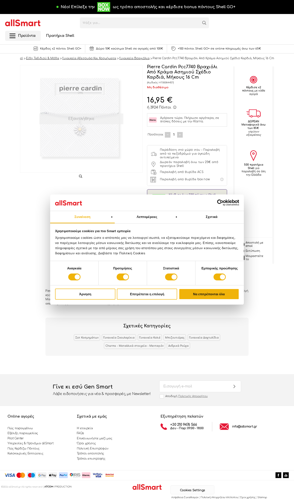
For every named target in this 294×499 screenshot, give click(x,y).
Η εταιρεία (85, 428)
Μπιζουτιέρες (174, 337)
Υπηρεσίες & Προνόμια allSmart (30, 443)
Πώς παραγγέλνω (20, 428)
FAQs (80, 433)
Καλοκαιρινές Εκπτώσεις (25, 453)
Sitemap (262, 497)
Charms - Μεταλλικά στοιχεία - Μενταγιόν (134, 345)
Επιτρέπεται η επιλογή (147, 294)
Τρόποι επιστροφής (91, 458)
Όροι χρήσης (86, 443)
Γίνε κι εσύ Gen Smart (102, 390)
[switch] (123, 277)
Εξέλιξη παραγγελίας (23, 433)
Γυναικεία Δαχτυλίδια (204, 337)
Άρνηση (85, 294)
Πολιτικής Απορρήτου (193, 396)
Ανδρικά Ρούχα (178, 345)
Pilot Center (16, 438)
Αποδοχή (186, 396)
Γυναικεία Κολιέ (149, 337)
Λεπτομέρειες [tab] (147, 217)
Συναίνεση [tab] (82, 217)
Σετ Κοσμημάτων (87, 337)
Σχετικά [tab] (211, 217)
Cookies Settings (192, 490)
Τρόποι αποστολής (90, 453)
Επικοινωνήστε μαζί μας (94, 438)
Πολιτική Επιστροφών (92, 448)
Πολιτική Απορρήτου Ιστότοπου (219, 497)
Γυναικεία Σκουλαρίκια (119, 337)
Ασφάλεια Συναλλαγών (185, 497)
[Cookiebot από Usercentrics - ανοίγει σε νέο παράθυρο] (220, 202)
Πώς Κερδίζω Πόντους (24, 448)
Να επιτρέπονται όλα (209, 294)
